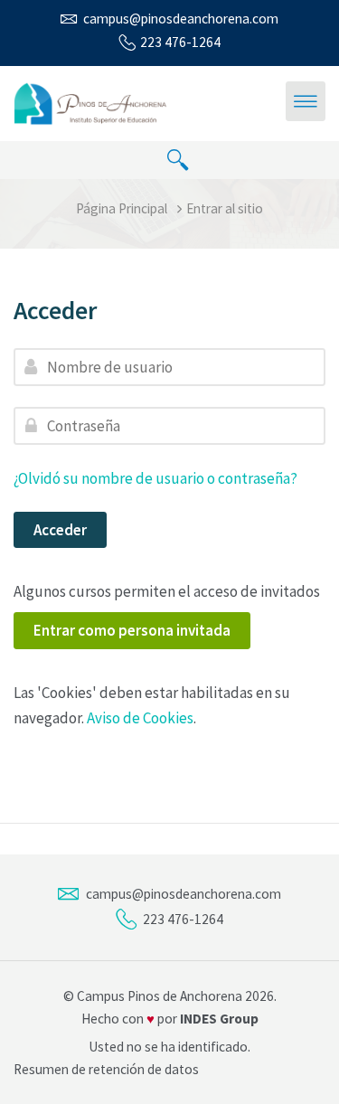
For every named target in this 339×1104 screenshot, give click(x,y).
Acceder (60, 530)
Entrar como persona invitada (132, 630)
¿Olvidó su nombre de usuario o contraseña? (155, 478)
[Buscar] (178, 160)
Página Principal (121, 208)
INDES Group (219, 1018)
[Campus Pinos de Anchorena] (91, 102)
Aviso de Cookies (140, 718)
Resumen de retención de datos (106, 1069)
